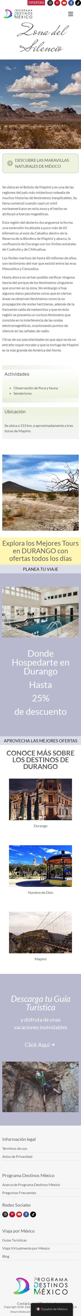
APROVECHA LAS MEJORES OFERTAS (40, 740)
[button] (40, 163)
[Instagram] (50, 3)
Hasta (40, 684)
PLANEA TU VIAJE (40, 569)
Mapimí (41, 959)
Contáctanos (27, 1303)
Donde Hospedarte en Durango (41, 662)
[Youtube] (64, 3)
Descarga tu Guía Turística (40, 1002)
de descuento (40, 711)
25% (40, 698)
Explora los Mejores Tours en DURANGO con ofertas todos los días (40, 550)
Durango (40, 826)
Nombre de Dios (40, 892)
